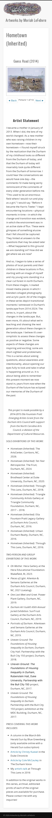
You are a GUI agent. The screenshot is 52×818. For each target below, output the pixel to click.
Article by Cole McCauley (25, 760)
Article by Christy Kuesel (24, 751)
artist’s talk (21, 768)
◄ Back (12, 100)
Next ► (40, 100)
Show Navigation (46, 8)
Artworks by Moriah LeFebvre (26, 20)
